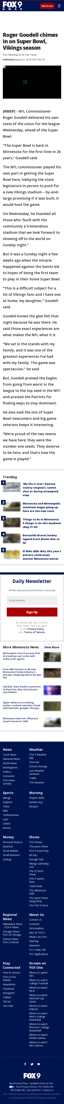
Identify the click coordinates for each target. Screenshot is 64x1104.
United (6, 823)
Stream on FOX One (37, 965)
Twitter (7, 997)
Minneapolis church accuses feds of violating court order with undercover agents (21, 656)
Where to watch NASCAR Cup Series (38, 998)
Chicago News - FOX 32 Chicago (12, 933)
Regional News (10, 916)
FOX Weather (36, 782)
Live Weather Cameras (36, 772)
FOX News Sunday (9, 782)
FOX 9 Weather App (38, 756)
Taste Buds (35, 886)
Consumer (9, 776)
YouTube (8, 1006)
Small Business (11, 855)
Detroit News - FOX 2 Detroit (11, 940)
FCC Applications (38, 954)
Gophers (8, 802)
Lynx (5, 819)
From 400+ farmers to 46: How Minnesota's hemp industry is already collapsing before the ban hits (22, 673)
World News (10, 763)
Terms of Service (34, 632)
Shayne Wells (36, 797)
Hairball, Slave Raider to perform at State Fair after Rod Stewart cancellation (22, 689)
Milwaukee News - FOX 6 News (12, 925)
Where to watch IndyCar (38, 1007)
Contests (34, 924)
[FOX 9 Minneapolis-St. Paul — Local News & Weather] (13, 5)
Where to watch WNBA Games (38, 1036)
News (34, 54)
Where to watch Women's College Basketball (39, 1027)
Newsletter (9, 984)
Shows (34, 837)
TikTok (7, 1001)
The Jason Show (38, 846)
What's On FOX (38, 937)
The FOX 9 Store (38, 905)
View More (51, 647)
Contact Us (35, 919)
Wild (5, 810)
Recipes (33, 806)
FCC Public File (37, 949)
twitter (32, 1064)
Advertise (34, 945)
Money (8, 837)
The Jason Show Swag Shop (38, 899)
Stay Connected (11, 965)
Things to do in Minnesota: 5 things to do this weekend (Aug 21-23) (42, 523)
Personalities (36, 928)
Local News (9, 754)
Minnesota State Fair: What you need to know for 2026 (20, 720)
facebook (25, 1064)
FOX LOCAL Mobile (9, 978)
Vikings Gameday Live (39, 865)
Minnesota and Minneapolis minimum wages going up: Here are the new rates (41, 507)
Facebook (8, 988)
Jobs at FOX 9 (37, 932)
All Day (33, 855)
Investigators (10, 767)
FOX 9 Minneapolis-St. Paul (16, 54)
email (39, 1064)
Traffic (33, 778)
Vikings (7, 797)
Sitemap (34, 941)
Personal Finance (13, 842)
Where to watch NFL (38, 974)
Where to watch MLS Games (38, 1044)
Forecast (34, 762)
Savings (7, 859)
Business (8, 846)
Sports (8, 793)
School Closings (38, 766)
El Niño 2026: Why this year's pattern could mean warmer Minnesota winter (42, 554)
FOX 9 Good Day (39, 850)
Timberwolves (11, 815)
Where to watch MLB (38, 989)
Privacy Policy (36, 629)
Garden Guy (36, 802)
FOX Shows (35, 842)
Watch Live (47, 6)
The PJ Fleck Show (36, 872)
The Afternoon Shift (37, 892)
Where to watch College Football (38, 981)
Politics (7, 771)
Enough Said (36, 859)
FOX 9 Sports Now (36, 880)
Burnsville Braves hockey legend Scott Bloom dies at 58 (41, 539)
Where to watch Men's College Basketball (38, 1016)
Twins (6, 806)
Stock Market (10, 850)
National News (11, 759)
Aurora (7, 828)
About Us (36, 914)
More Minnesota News (21, 647)
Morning (36, 793)
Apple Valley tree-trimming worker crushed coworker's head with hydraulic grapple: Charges (21, 705)
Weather (36, 749)
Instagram (9, 993)
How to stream (11, 972)
